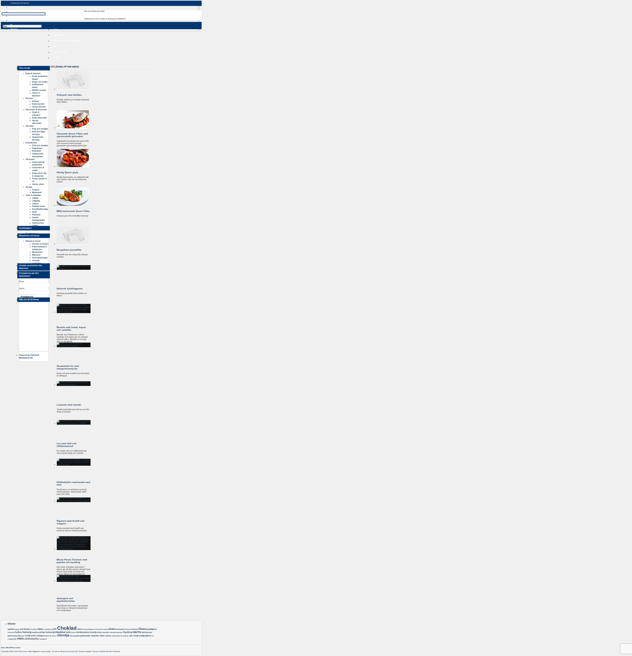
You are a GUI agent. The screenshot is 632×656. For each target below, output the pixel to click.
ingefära (35, 632)
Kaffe (13, 20)
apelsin (11, 629)
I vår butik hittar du (19, 3)
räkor (102, 636)
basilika (34, 629)
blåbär (40, 629)
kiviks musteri (103, 632)
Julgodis (36, 201)
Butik (56, 57)
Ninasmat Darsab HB (68, 651)
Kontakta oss (60, 52)
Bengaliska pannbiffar (69, 249)
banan (27, 629)
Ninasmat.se (23, 651)
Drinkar (35, 101)
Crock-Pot (99, 629)
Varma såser (38, 184)
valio (131, 636)
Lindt (27, 635)
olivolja (63, 635)
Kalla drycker (38, 104)
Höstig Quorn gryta (67, 172)
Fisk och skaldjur (40, 129)
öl (51, 636)
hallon (18, 632)
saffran (108, 636)
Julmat (35, 204)
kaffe (68, 632)
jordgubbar (59, 632)
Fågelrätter (37, 148)
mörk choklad (37, 636)
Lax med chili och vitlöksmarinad (67, 444)
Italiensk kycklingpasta (70, 288)
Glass (142, 628)
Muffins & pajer (39, 90)
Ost (71, 636)
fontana (134, 629)
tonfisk (125, 636)
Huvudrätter (31, 143)
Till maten (30, 159)
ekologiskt (120, 629)
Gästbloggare (32, 233)
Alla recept (59, 35)
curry (105, 629)
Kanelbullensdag (40, 209)
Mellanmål (37, 192)
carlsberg (48, 629)
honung (27, 632)
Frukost (35, 190)
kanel (73, 632)
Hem (55, 29)
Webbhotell (104, 651)
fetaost (128, 629)
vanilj (135, 636)
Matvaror (36, 255)
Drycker (29, 98)
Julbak (35, 198)
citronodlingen (88, 629)
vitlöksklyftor (31, 638)
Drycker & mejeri (40, 244)
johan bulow (46, 632)
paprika (76, 636)
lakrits (137, 632)
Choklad (67, 628)
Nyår (34, 212)
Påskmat (36, 215)
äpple (17, 629)
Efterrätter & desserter (36, 109)
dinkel (111, 628)
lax (19, 635)
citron (79, 629)
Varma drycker (39, 107)
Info (54, 47)
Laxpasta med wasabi (69, 404)
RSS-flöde (11, 64)
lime (23, 636)
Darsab (95, 651)
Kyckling (127, 632)
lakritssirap (12, 636)
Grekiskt (11, 632)
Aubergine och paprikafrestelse (66, 599)
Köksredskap (16, 7)
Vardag (29, 187)
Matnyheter (37, 252)
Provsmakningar (40, 258)
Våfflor (35, 226)
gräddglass (151, 629)
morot (46, 636)
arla (21, 629)
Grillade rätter (38, 206)
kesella (93, 632)
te (121, 636)
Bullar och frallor (40, 82)
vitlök (20, 638)
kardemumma (82, 632)
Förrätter (30, 126)
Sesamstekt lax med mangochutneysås (68, 367)
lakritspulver (147, 632)
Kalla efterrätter (39, 118)
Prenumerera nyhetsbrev (66, 40)
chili (54, 629)
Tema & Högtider (33, 195)
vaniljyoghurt (145, 636)
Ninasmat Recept (43, 17)
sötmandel (116, 636)
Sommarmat (38, 223)
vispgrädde (12, 639)
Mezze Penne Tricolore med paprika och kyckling (72, 561)
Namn (21, 288)
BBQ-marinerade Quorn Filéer (73, 211)
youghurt (43, 639)
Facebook (11, 66)
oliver (54, 636)
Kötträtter (36, 151)
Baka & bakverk (33, 73)
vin (152, 636)
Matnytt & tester (33, 241)
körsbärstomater (116, 632)
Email (21, 281)
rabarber (95, 636)
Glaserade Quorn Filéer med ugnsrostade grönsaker (72, 135)
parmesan (85, 635)
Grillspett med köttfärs (69, 95)
